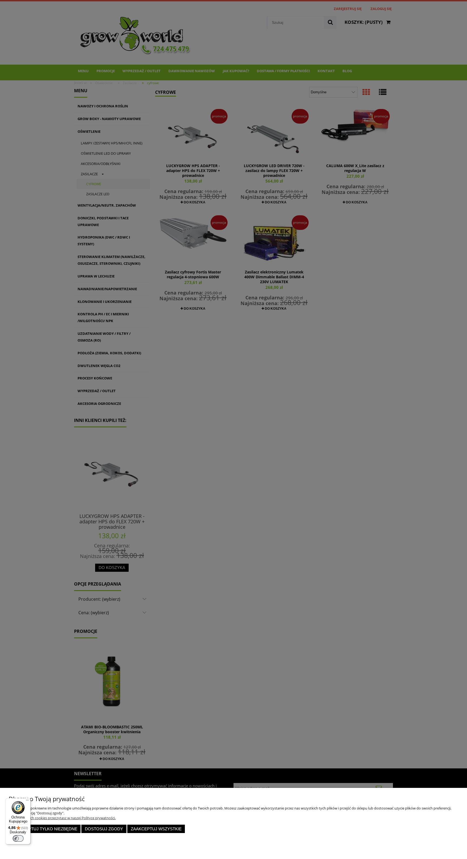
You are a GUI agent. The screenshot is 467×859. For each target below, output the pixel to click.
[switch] (18, 838)
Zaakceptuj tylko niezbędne (44, 829)
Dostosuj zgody (104, 829)
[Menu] (27, 801)
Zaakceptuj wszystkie (156, 829)
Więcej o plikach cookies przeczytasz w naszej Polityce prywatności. (62, 817)
